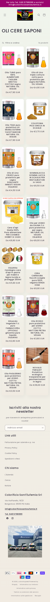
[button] (5, 15)
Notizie (8, 485)
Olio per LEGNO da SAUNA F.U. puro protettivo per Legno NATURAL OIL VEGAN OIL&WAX (37, 230)
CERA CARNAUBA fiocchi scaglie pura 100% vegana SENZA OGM (37, 279)
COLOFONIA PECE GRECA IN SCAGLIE (37, 125)
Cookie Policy (11, 453)
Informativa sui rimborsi (29, 584)
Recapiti (38, 596)
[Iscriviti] (42, 428)
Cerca (7, 480)
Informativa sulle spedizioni (22, 596)
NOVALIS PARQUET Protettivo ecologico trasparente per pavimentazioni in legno (37, 374)
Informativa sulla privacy (26, 588)
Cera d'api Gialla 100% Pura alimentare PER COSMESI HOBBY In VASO (12, 232)
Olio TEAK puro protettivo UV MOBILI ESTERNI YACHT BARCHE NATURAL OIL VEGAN (13, 131)
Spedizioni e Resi (12, 459)
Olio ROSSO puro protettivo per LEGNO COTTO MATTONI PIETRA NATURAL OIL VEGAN (37, 328)
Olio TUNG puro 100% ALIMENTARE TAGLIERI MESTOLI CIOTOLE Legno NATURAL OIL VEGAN (13, 80)
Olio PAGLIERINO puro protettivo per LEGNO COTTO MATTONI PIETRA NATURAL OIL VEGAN (12, 380)
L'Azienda (9, 474)
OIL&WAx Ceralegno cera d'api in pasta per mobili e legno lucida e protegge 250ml (12, 274)
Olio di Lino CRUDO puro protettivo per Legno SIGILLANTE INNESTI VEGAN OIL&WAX (12, 180)
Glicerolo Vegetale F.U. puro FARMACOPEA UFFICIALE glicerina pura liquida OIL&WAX (12, 329)
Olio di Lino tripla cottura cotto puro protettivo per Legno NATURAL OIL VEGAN (37, 78)
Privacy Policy (11, 448)
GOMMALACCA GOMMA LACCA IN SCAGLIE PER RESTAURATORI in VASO (37, 177)
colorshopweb (23, 582)
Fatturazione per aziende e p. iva (20, 442)
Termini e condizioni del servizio (26, 592)
